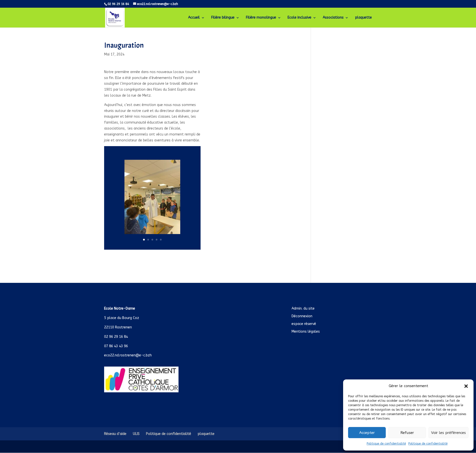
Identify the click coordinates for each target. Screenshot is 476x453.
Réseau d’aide (115, 434)
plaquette (363, 18)
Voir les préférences (448, 432)
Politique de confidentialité (386, 443)
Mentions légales (306, 331)
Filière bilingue (223, 18)
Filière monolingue (261, 18)
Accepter (367, 432)
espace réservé (304, 324)
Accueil (194, 18)
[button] (466, 386)
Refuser (407, 432)
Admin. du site (303, 308)
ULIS (136, 434)
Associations (333, 18)
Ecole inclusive (299, 18)
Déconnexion (302, 316)
